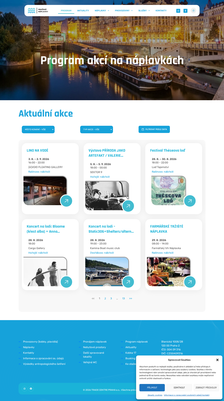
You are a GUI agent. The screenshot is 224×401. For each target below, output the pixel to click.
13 (123, 298)
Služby (142, 10)
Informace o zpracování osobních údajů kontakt (186, 395)
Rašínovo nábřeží (39, 172)
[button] (217, 360)
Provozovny (122, 10)
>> (130, 298)
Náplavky (100, 10)
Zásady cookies (155, 395)
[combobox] (38, 129)
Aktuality (83, 10)
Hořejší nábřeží (100, 177)
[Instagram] (24, 389)
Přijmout (152, 387)
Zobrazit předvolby (206, 387)
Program (66, 10)
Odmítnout (179, 387)
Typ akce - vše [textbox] (91, 129)
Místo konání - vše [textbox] (35, 129)
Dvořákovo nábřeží (102, 253)
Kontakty (161, 10)
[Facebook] (31, 389)
